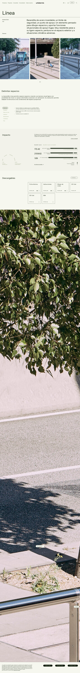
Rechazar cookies (60, 665)
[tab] (5, 108)
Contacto (76, 606)
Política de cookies (17, 670)
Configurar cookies (73, 665)
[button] (75, 58)
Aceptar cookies (48, 665)
